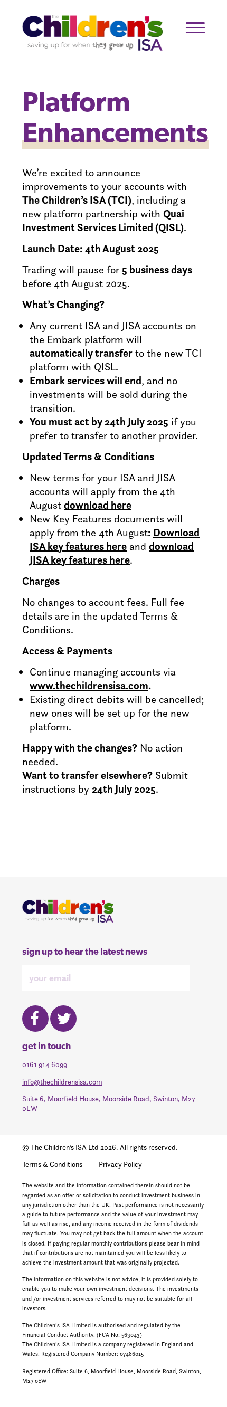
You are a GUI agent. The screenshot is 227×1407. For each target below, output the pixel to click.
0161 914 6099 (44, 1064)
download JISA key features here (112, 553)
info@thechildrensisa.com (62, 1082)
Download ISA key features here (115, 539)
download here (97, 505)
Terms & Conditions (52, 1164)
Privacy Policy (120, 1164)
